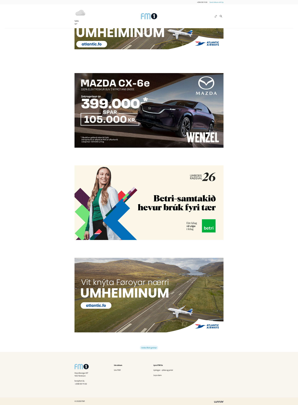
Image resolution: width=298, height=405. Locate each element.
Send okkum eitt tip (217, 2)
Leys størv (157, 375)
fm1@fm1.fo (79, 381)
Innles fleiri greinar (149, 347)
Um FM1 (117, 370)
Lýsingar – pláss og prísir (163, 370)
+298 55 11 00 (202, 2)
